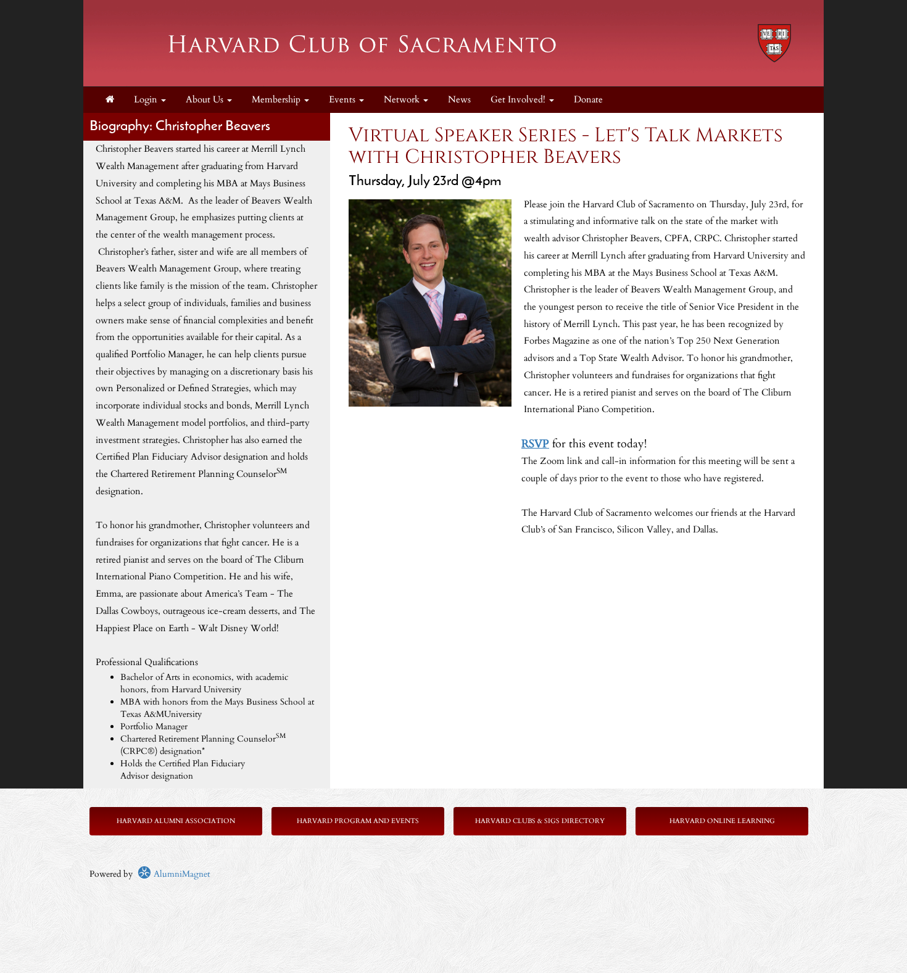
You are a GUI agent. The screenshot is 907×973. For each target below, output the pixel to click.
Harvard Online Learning (722, 821)
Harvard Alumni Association (176, 821)
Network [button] (403, 99)
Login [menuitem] (147, 99)
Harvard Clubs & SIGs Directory (540, 821)
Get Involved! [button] (519, 99)
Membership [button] (277, 99)
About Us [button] (206, 99)
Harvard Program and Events (358, 821)
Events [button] (343, 99)
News (459, 99)
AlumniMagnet (180, 874)
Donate (588, 99)
